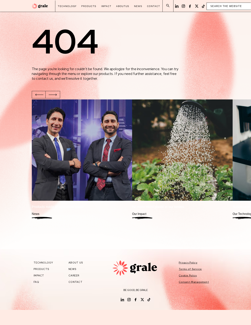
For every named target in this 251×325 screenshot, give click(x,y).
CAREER (74, 275)
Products (88, 6)
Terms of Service (190, 269)
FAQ (36, 282)
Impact (106, 6)
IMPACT (39, 275)
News (138, 6)
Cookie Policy (188, 275)
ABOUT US (76, 262)
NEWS (72, 269)
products (41, 269)
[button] (39, 94)
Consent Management (194, 282)
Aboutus (122, 6)
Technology (67, 6)
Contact (153, 6)
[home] (39, 6)
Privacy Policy (188, 262)
